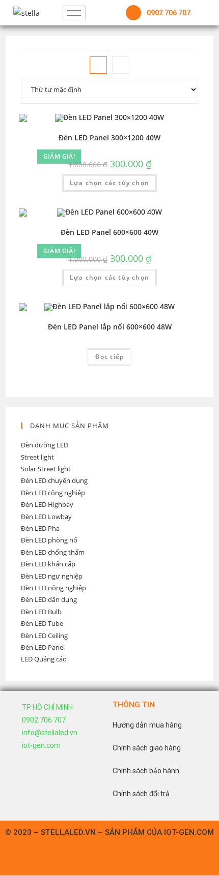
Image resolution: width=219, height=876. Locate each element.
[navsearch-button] (98, 13)
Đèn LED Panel (43, 647)
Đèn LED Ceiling (44, 635)
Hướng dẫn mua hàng (147, 725)
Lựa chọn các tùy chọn (109, 182)
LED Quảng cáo (44, 658)
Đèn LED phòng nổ (49, 540)
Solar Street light (46, 468)
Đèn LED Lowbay (46, 516)
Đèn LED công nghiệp (53, 492)
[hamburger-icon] (74, 13)
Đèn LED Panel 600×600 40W (109, 232)
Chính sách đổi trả (141, 794)
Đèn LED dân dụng (49, 599)
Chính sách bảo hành (146, 771)
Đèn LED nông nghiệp (53, 587)
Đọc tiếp (109, 356)
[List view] (120, 65)
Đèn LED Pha (40, 528)
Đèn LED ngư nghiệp (52, 576)
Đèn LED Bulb (41, 611)
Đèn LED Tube (42, 623)
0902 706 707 (168, 13)
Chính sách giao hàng (147, 748)
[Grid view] (98, 65)
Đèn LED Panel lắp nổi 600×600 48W (110, 326)
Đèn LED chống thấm (53, 552)
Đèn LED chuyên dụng (54, 480)
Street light (37, 457)
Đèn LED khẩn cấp (48, 563)
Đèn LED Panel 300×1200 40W (109, 137)
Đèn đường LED (44, 444)
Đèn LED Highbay (47, 504)
